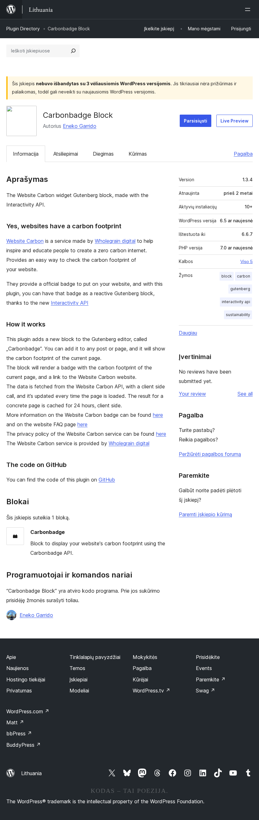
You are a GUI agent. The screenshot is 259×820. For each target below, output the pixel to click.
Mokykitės (145, 657)
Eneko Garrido (79, 126)
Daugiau (188, 333)
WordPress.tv (151, 690)
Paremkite (211, 679)
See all (245, 394)
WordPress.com (27, 711)
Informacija (26, 154)
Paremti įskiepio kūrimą (205, 514)
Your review (192, 394)
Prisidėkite (208, 657)
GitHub (107, 479)
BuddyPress (23, 745)
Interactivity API (69, 303)
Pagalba (243, 154)
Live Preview (234, 120)
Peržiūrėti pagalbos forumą (210, 454)
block (226, 276)
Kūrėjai (140, 679)
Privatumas (19, 690)
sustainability (238, 314)
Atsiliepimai (65, 154)
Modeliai (79, 690)
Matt (15, 722)
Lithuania (31, 773)
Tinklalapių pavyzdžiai (94, 657)
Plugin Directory (23, 28)
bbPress (19, 733)
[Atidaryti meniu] (249, 9)
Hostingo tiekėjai (25, 679)
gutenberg (240, 288)
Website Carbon (25, 241)
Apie (11, 657)
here (158, 415)
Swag (205, 690)
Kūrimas (138, 154)
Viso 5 (246, 261)
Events (204, 668)
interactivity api (236, 301)
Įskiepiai (78, 679)
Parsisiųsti (195, 120)
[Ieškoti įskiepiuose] (73, 51)
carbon (243, 276)
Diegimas (103, 154)
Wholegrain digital (115, 241)
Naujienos (17, 668)
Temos (77, 668)
